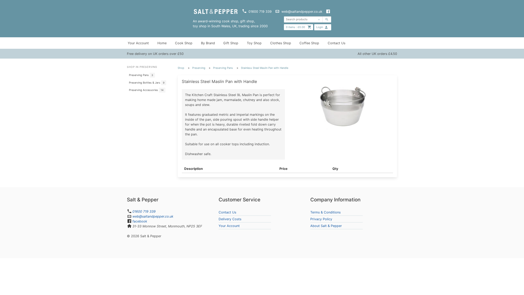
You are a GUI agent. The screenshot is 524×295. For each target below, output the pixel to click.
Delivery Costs (230, 219)
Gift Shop (230, 43)
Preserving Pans (141, 75)
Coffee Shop (309, 43)
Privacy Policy (321, 219)
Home (162, 43)
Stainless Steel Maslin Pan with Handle (264, 67)
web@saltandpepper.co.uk (152, 216)
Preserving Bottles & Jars (146, 82)
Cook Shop (183, 43)
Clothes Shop (280, 43)
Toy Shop (254, 43)
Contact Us (336, 43)
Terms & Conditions (325, 212)
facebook (139, 221)
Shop (181, 67)
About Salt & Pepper (326, 226)
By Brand (208, 43)
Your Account (138, 43)
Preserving (198, 67)
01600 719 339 (144, 211)
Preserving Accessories (146, 90)
